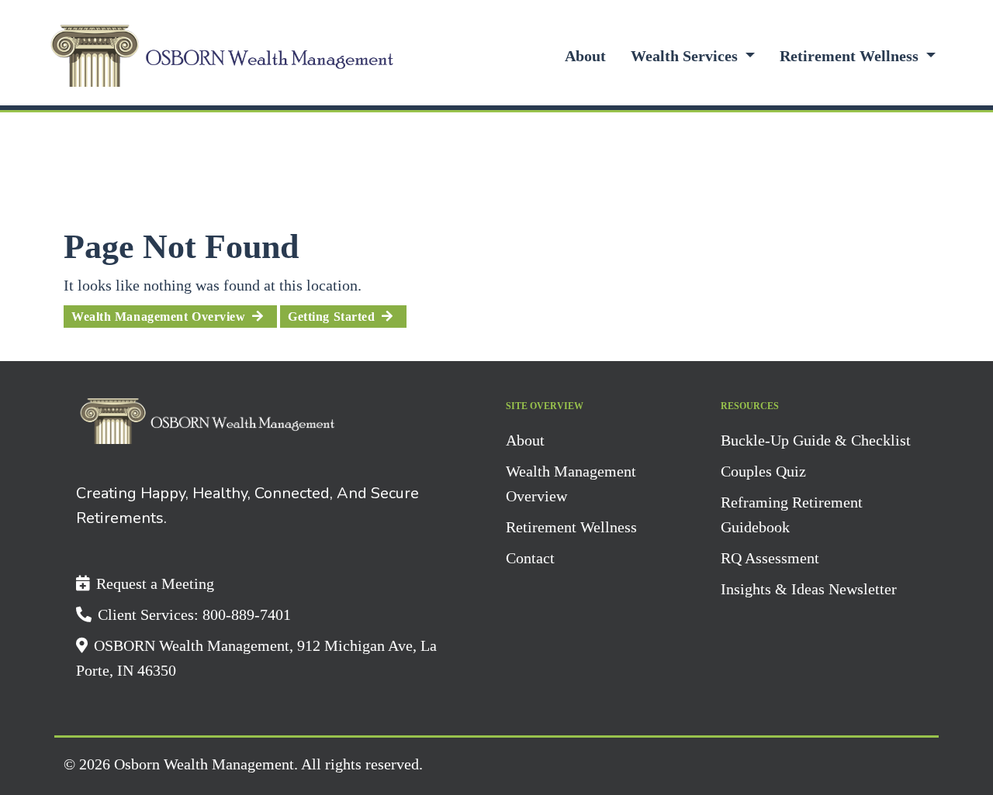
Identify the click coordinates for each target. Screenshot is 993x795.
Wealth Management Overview (158, 316)
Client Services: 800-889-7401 (194, 614)
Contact (530, 557)
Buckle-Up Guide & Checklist (816, 440)
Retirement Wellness (851, 55)
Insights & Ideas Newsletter (809, 588)
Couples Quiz (763, 471)
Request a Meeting (155, 583)
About (585, 55)
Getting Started (331, 316)
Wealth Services (686, 55)
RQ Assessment (770, 557)
